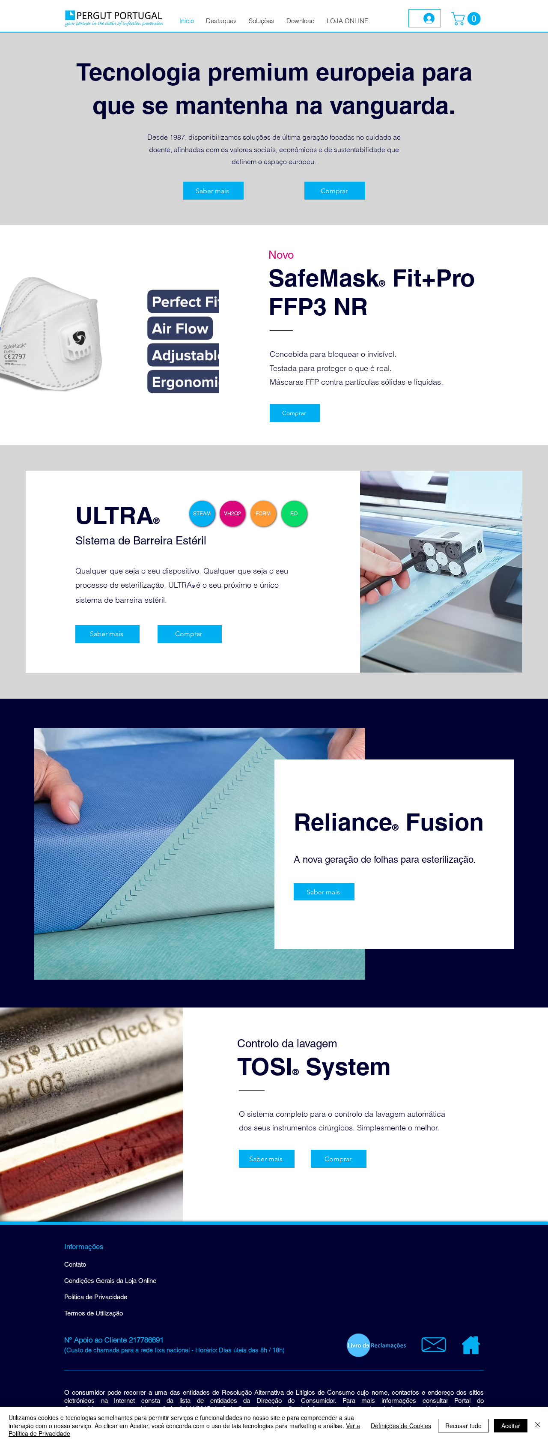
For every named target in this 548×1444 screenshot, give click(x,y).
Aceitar (510, 1425)
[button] (467, 18)
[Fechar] (538, 1425)
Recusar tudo (463, 1425)
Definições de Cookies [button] (401, 1425)
